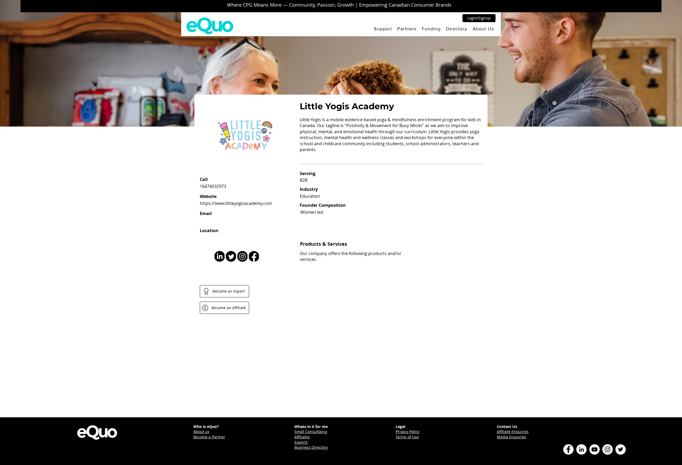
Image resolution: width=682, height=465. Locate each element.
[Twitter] (620, 449)
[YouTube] (594, 449)
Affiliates (302, 436)
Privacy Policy (407, 431)
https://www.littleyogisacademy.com (236, 203)
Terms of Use (407, 436)
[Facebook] (568, 449)
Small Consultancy (310, 431)
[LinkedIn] (581, 449)
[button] (382, 28)
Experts (301, 442)
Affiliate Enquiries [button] (513, 431)
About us (201, 431)
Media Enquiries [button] (511, 436)
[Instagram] (607, 449)
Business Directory (311, 447)
